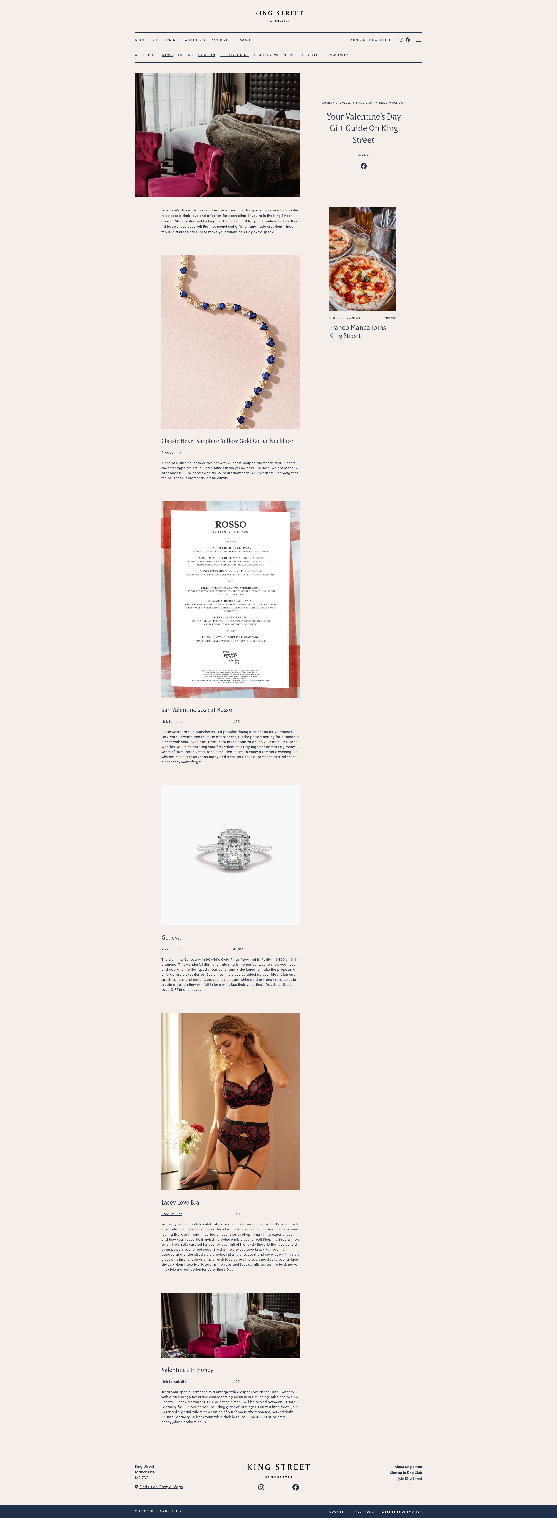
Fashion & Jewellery (338, 102)
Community (336, 54)
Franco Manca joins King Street (357, 331)
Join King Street (410, 1478)
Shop (140, 39)
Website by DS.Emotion (402, 1511)
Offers (185, 54)
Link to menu (172, 721)
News (167, 54)
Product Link (171, 1213)
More (245, 39)
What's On (397, 102)
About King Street (408, 1466)
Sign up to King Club (406, 1472)
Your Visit (222, 39)
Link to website (173, 1381)
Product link (171, 452)
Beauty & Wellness (273, 54)
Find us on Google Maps (161, 1486)
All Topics (146, 54)
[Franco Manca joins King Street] (362, 259)
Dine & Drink (165, 39)
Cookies (336, 1511)
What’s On (195, 39)
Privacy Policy (363, 1511)
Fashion (206, 54)
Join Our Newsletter (372, 39)
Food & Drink (234, 54)
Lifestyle (308, 54)
